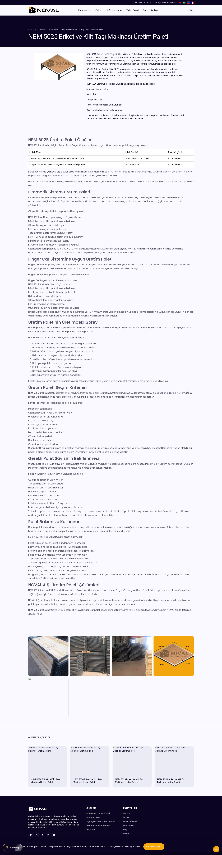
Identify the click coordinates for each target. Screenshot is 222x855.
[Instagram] (48, 835)
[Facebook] (30, 835)
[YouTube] (42, 835)
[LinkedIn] (54, 835)
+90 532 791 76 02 (143, 2)
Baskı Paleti (53, 30)
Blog (145, 10)
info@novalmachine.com (166, 2)
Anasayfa (32, 30)
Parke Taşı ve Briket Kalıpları (98, 825)
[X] (36, 835)
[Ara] (191, 10)
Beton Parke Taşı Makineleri (98, 813)
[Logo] (44, 10)
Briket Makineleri (93, 817)
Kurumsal (83, 10)
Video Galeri (132, 10)
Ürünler (97, 10)
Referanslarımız (114, 10)
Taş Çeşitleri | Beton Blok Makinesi (100, 821)
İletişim (154, 10)
